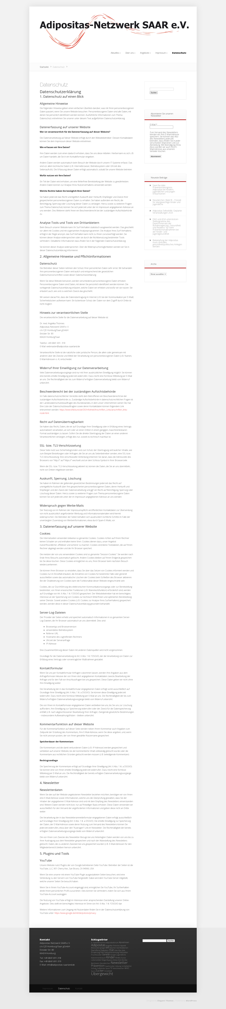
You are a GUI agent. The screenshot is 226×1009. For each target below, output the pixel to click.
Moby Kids (117, 960)
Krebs (118, 957)
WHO (127, 968)
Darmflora (95, 950)
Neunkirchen (105, 963)
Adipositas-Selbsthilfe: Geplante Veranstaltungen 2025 (167, 211)
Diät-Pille (117, 950)
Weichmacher (118, 968)
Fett (102, 952)
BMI (108, 947)
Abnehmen (124, 942)
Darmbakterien (122, 948)
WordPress (191, 1000)
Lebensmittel (96, 960)
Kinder (110, 957)
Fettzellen (123, 952)
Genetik (106, 954)
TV (111, 968)
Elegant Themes (165, 1000)
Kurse (123, 958)
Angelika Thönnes (113, 945)
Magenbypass (107, 960)
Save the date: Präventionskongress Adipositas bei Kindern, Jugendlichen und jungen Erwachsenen (164, 189)
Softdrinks (101, 968)
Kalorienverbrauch (98, 958)
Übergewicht (102, 973)
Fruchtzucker (96, 955)
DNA (123, 950)
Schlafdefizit (126, 966)
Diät (111, 950)
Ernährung (95, 952)
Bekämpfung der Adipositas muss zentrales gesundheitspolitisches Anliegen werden (167, 243)
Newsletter (119, 962)
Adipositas (98, 945)
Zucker (99, 970)
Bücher (113, 948)
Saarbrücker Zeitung (113, 966)
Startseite (44, 67)
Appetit (123, 945)
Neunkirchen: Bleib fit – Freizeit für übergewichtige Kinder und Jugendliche (167, 202)
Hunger (113, 955)
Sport (108, 968)
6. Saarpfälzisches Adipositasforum (104, 942)
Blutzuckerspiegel (98, 948)
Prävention (98, 966)
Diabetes (105, 950)
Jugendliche (121, 955)
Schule (94, 968)
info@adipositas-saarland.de (61, 964)
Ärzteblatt (108, 971)
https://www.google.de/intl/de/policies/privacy (75, 913)
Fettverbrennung (111, 952)
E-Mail (153, 124)
